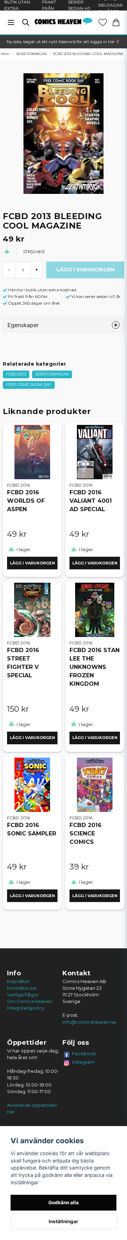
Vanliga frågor (22, 994)
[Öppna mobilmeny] (11, 22)
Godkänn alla (63, 1202)
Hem (5, 54)
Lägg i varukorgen (32, 563)
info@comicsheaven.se (89, 1022)
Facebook (84, 1053)
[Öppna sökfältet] (25, 22)
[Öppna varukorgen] (116, 22)
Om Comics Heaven (30, 1001)
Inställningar (63, 1221)
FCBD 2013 (16, 374)
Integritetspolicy (25, 1008)
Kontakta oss (21, 988)
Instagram (83, 1062)
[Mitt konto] (102, 22)
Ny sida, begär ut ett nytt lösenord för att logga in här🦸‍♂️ (63, 41)
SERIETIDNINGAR (31, 54)
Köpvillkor (18, 981)
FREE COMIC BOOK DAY (28, 384)
